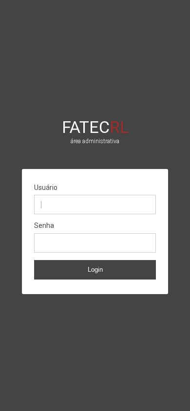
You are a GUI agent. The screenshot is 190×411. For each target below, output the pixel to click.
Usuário (45, 187)
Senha (44, 225)
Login (95, 269)
